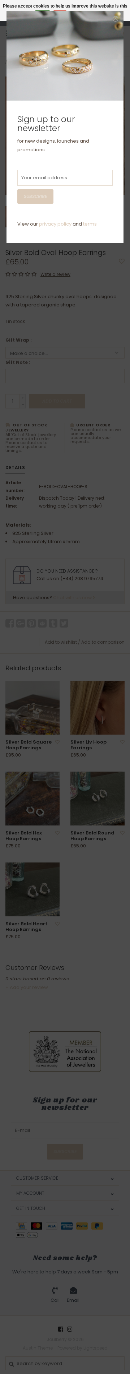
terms (90, 224)
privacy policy (55, 224)
